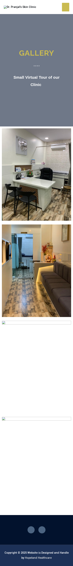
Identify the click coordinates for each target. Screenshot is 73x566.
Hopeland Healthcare (38, 557)
